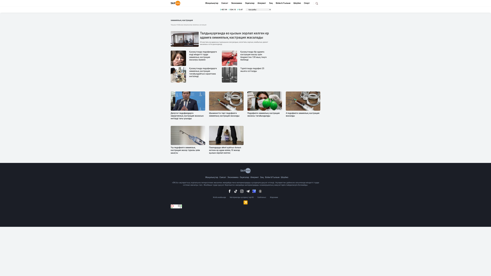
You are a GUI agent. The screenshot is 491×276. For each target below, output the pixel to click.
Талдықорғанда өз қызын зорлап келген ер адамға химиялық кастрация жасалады (234, 35)
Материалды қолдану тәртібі (242, 197)
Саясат (224, 3)
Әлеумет (262, 3)
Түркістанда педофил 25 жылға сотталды (252, 69)
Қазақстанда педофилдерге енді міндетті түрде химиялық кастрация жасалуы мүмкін (203, 56)
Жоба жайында (219, 197)
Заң (271, 3)
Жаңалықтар (211, 3)
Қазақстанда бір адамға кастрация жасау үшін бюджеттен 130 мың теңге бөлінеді (253, 56)
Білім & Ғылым (283, 3)
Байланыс (262, 197)
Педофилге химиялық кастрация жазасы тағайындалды (263, 114)
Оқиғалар (249, 3)
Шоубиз (297, 3)
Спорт (307, 3)
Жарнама (274, 197)
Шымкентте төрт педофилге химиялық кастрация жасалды (224, 114)
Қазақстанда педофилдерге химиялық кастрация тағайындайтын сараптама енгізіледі (203, 72)
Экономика (236, 3)
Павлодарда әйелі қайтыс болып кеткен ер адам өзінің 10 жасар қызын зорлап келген (225, 150)
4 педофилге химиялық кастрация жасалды (302, 114)
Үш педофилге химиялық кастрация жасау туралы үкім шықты (185, 150)
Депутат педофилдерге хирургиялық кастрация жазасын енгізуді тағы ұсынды (187, 116)
